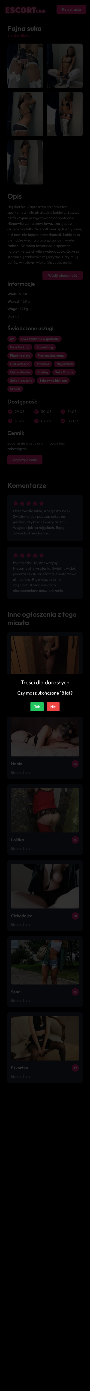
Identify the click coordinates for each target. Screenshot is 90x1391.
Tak (37, 706)
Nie (53, 706)
